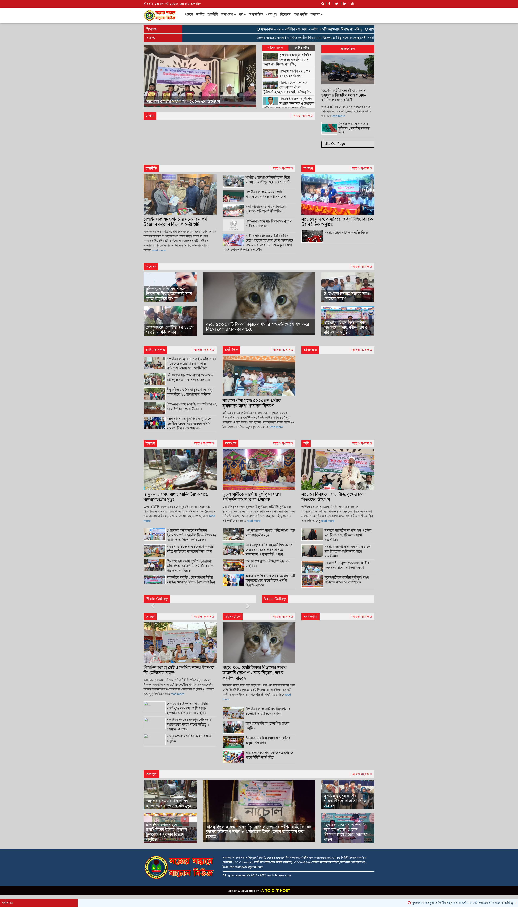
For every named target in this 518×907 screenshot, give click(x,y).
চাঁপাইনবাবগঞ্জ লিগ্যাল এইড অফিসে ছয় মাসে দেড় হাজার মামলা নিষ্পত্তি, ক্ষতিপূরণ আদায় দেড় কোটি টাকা (191, 364)
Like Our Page (334, 144)
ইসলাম (150, 443)
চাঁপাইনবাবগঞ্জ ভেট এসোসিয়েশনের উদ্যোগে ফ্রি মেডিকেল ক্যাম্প (179, 670)
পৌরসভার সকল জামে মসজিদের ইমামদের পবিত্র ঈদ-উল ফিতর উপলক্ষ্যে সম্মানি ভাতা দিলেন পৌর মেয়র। (191, 535)
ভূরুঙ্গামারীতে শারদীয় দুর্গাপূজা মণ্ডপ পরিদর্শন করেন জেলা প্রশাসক (252, 497)
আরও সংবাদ (302, 115)
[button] (152, 76)
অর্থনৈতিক (231, 350)
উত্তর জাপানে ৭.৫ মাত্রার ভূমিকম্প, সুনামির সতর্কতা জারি (354, 129)
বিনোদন (285, 14)
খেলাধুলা (271, 14)
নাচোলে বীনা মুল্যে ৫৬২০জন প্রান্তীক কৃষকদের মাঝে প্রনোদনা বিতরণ (252, 403)
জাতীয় (200, 14)
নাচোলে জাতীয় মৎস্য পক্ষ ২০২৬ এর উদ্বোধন (360, 29)
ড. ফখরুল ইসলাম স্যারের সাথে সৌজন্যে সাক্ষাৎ (346, 296)
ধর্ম (241, 14)
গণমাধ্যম (230, 443)
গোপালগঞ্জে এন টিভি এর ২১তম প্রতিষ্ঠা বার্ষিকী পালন (169, 330)
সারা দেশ (227, 14)
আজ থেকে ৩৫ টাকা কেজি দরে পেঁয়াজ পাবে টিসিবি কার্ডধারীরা (269, 755)
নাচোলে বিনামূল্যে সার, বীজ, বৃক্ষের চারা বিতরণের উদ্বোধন (332, 497)
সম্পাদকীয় (310, 616)
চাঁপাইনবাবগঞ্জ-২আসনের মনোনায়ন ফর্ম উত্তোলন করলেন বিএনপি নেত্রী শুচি (175, 221)
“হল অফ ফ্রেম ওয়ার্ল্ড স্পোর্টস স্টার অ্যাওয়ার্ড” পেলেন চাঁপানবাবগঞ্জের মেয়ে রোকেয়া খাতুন (345, 832)
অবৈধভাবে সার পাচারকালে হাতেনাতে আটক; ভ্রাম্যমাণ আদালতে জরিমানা (190, 377)
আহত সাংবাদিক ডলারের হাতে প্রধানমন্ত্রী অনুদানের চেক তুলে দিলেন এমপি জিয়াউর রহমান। (270, 581)
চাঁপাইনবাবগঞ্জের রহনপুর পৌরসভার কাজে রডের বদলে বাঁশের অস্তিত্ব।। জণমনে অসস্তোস (189, 725)
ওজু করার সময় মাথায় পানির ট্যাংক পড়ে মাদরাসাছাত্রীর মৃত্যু (176, 497)
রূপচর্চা (150, 616)
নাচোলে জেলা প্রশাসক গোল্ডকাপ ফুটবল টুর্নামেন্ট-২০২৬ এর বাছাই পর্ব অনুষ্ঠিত (195, 99)
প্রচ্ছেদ (189, 14)
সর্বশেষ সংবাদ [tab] (275, 48)
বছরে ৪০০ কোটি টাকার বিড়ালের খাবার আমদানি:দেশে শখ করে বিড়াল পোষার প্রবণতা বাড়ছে (257, 327)
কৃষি (306, 443)
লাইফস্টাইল (233, 616)
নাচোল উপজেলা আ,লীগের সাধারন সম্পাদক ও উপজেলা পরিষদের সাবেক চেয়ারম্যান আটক (289, 104)
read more (338, 116)
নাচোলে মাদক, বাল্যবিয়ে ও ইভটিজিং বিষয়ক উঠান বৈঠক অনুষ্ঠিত (337, 221)
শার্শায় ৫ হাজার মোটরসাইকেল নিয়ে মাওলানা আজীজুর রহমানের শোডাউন (268, 180)
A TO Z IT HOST (275, 890)
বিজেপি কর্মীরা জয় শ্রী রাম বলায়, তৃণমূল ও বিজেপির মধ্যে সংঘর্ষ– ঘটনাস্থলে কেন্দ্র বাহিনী (343, 95)
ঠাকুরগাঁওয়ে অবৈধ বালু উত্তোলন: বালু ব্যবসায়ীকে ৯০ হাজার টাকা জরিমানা (189, 392)
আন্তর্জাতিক (256, 14)
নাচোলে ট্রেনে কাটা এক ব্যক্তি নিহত (346, 232)
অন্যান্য (315, 14)
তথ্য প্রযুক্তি (300, 14)
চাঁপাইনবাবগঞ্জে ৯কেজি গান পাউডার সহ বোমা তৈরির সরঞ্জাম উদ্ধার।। (192, 406)
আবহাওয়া (310, 350)
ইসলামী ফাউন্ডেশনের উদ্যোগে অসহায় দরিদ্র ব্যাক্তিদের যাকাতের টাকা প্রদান (190, 549)
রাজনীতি (213, 14)
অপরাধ (308, 168)
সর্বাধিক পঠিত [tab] (301, 48)
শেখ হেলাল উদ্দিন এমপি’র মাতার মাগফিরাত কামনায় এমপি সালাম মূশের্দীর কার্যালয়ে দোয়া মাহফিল (187, 708)
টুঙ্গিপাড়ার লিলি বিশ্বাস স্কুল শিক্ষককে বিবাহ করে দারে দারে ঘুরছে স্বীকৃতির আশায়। (169, 293)
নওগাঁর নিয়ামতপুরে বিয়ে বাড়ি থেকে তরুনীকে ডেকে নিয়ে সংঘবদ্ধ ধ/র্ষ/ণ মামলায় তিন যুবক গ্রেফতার (189, 424)
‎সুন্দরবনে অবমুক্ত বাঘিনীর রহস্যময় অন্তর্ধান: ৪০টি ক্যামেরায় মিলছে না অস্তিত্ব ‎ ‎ (273, 29)
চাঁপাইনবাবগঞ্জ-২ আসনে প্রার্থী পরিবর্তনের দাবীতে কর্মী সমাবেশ (266, 194)
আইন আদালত (155, 350)
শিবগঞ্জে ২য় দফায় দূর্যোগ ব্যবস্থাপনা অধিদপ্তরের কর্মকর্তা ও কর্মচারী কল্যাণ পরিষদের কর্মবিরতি (190, 566)
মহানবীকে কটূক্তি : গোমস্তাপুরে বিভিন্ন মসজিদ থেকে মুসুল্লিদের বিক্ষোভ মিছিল (191, 580)
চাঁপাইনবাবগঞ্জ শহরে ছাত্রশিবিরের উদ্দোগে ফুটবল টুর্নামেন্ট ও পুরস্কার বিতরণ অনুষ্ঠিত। (166, 832)
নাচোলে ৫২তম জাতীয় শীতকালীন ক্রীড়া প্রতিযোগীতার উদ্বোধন (346, 801)
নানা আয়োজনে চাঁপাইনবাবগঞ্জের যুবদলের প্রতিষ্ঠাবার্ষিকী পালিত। (266, 209)
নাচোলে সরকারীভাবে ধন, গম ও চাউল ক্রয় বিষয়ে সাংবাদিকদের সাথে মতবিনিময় (347, 551)
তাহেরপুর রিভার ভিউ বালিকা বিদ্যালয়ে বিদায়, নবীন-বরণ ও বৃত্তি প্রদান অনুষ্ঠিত (346, 327)
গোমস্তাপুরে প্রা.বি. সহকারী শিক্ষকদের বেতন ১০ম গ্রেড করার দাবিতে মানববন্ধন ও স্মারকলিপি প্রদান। (269, 550)
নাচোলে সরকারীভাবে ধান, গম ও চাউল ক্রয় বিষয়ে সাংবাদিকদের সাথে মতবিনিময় (348, 535)
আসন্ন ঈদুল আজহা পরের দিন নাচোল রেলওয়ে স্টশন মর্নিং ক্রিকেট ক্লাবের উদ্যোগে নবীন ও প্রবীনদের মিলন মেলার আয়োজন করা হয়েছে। (258, 832)
